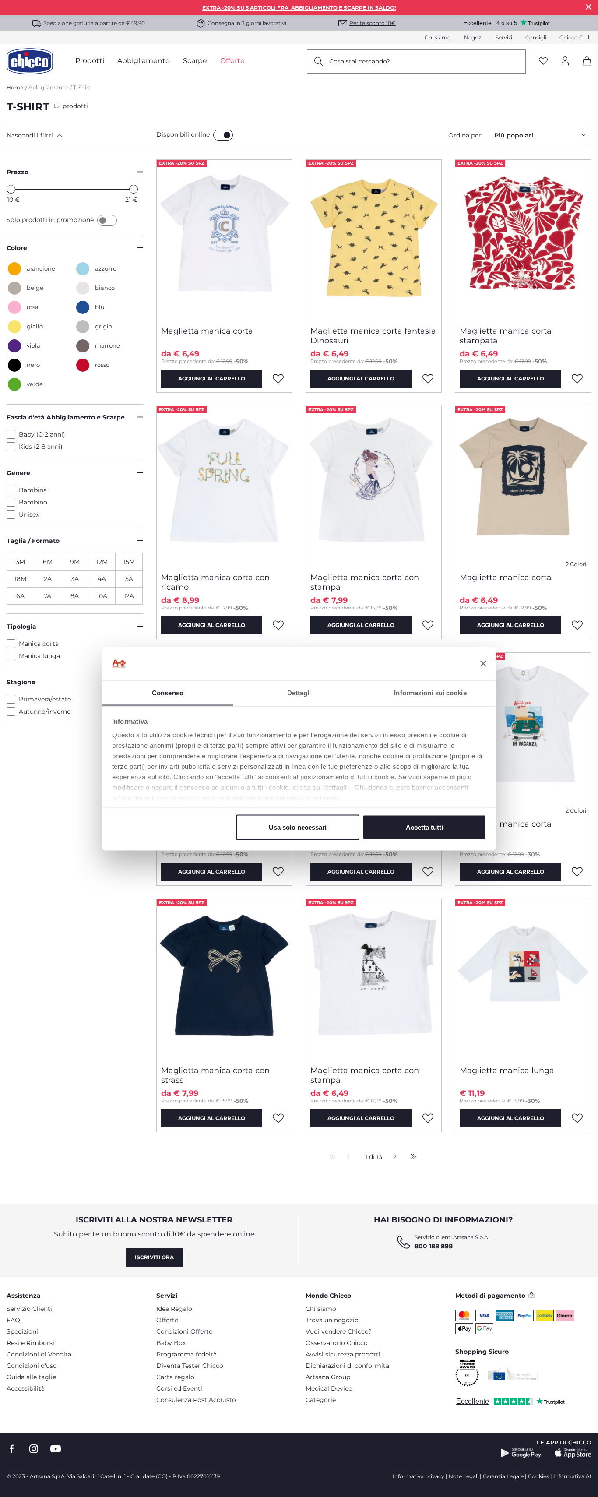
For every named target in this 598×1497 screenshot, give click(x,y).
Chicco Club (575, 37)
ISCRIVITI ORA (154, 1257)
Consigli (535, 37)
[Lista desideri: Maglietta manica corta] (278, 379)
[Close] (589, 6)
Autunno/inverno (45, 711)
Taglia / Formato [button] (33, 541)
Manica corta (39, 644)
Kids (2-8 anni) (41, 447)
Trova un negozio (332, 1320)
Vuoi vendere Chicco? (339, 1331)
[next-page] (392, 1157)
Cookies (538, 1476)
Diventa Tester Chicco (189, 1366)
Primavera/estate (45, 699)
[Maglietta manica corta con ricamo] (224, 486)
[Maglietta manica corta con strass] (224, 979)
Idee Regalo (174, 1309)
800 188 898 (434, 1246)
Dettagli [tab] (299, 692)
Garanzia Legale (503, 1476)
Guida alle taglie (31, 1377)
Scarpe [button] (195, 60)
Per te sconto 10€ (372, 23)
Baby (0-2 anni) (42, 434)
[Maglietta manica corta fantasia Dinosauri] (373, 239)
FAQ (13, 1320)
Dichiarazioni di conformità (347, 1366)
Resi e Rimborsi (30, 1343)
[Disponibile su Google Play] (521, 1453)
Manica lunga (39, 656)
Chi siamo (438, 37)
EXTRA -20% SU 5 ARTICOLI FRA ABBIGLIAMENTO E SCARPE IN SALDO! (299, 7)
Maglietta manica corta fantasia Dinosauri (373, 335)
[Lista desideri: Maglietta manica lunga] (577, 1118)
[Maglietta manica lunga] (523, 979)
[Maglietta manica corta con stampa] (373, 486)
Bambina (33, 490)
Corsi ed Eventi (179, 1388)
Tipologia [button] (21, 627)
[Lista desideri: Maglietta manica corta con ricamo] (278, 625)
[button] (80, 135)
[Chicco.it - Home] (30, 61)
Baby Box (171, 1343)
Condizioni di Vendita (39, 1354)
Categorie (321, 1400)
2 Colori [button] (576, 564)
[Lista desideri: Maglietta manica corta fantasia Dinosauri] (428, 379)
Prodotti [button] (89, 60)
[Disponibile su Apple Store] (573, 1453)
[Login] (565, 61)
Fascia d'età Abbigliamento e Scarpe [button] (66, 417)
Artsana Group (328, 1377)
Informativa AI (572, 1476)
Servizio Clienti (29, 1309)
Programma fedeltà (186, 1354)
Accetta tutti (424, 827)
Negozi (473, 37)
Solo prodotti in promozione (51, 220)
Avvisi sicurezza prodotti (343, 1354)
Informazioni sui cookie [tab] (430, 692)
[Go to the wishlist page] (543, 61)
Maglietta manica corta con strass (215, 1075)
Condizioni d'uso (32, 1366)
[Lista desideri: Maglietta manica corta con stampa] (428, 625)
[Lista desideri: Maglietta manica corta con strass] (278, 1118)
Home (15, 87)
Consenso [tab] (167, 692)
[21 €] (133, 189)
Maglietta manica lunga (507, 1070)
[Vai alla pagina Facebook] (12, 1449)
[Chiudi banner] (483, 664)
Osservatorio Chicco (337, 1343)
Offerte (167, 1320)
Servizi (504, 37)
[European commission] (513, 1373)
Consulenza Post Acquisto (196, 1400)
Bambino (33, 502)
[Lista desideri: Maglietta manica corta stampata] (577, 379)
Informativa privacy (418, 1476)
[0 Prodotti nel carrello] (583, 68)
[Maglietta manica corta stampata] (523, 239)
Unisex (29, 514)
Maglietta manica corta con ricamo (215, 582)
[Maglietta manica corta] (224, 239)
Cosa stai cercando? (359, 61)
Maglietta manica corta (207, 331)
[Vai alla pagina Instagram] (33, 1449)
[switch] (223, 135)
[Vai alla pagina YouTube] (55, 1449)
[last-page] (411, 1157)
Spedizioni (22, 1331)
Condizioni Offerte (184, 1331)
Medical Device (329, 1388)
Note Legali (463, 1476)
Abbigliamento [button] (143, 60)
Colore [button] (17, 248)
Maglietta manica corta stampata (506, 335)
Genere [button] (18, 473)
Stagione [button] (21, 682)
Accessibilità (26, 1388)
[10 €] (11, 189)
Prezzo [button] (17, 172)
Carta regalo (175, 1377)
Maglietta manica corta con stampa (364, 582)
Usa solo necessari (298, 827)
